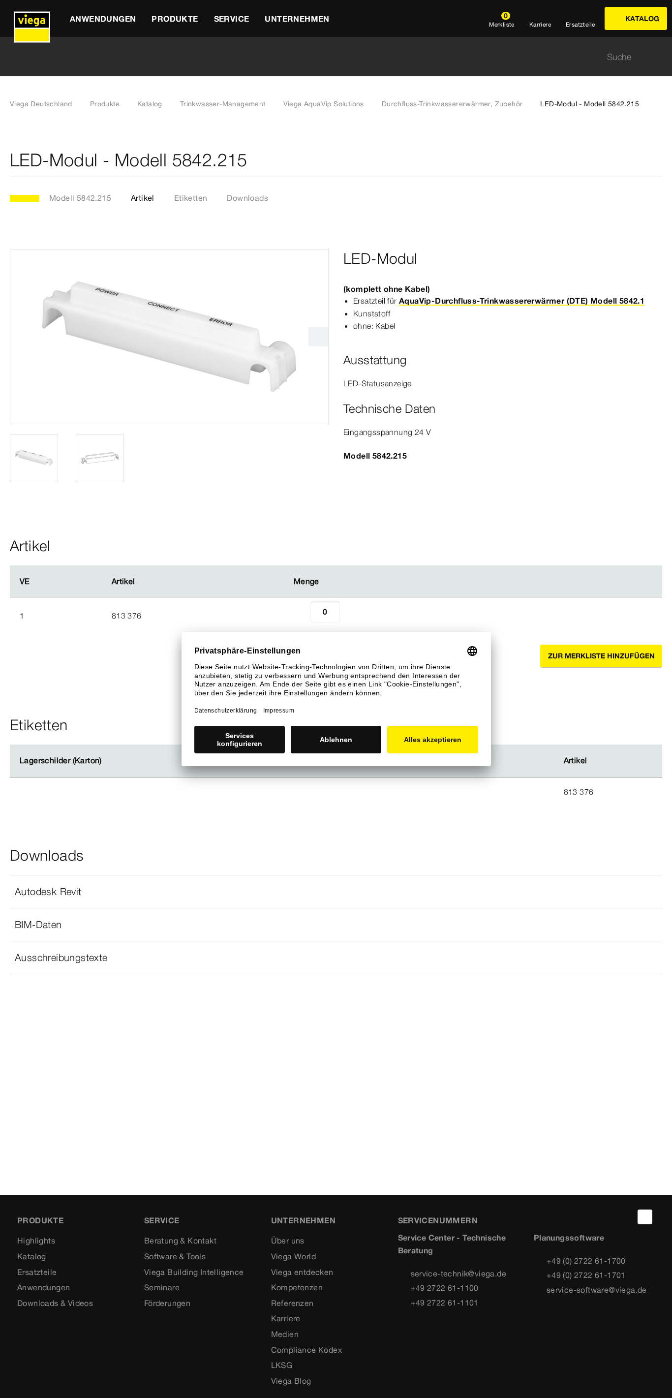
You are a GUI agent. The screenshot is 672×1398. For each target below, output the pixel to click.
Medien (285, 1334)
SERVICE (162, 1220)
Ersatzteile (37, 1272)
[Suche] (656, 56)
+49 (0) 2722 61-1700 (586, 1261)
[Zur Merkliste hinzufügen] (656, 160)
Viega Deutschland (41, 103)
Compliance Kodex (306, 1350)
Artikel (142, 198)
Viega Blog (291, 1381)
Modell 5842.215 (80, 198)
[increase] (351, 615)
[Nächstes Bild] (318, 336)
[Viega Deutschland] (32, 18)
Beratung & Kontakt (180, 1240)
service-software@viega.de (597, 1290)
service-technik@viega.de (459, 1273)
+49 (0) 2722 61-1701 (586, 1275)
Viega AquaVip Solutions (323, 103)
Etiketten (191, 198)
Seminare (162, 1287)
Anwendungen (43, 1287)
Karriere (286, 1318)
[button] (336, 891)
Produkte (105, 103)
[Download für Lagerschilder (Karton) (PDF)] (110, 760)
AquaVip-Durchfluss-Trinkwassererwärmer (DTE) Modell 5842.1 (521, 301)
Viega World (293, 1256)
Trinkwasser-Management (223, 103)
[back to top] (645, 1217)
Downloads (247, 198)
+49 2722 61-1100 (445, 1288)
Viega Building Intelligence (194, 1272)
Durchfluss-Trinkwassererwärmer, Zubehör (452, 103)
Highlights (36, 1240)
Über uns (288, 1240)
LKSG (282, 1365)
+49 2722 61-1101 (445, 1302)
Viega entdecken (302, 1272)
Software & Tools (175, 1256)
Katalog (149, 103)
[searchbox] (327, 56)
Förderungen (167, 1303)
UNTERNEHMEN (303, 1220)
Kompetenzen (297, 1287)
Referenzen (292, 1303)
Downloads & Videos (55, 1303)
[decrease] (299, 615)
